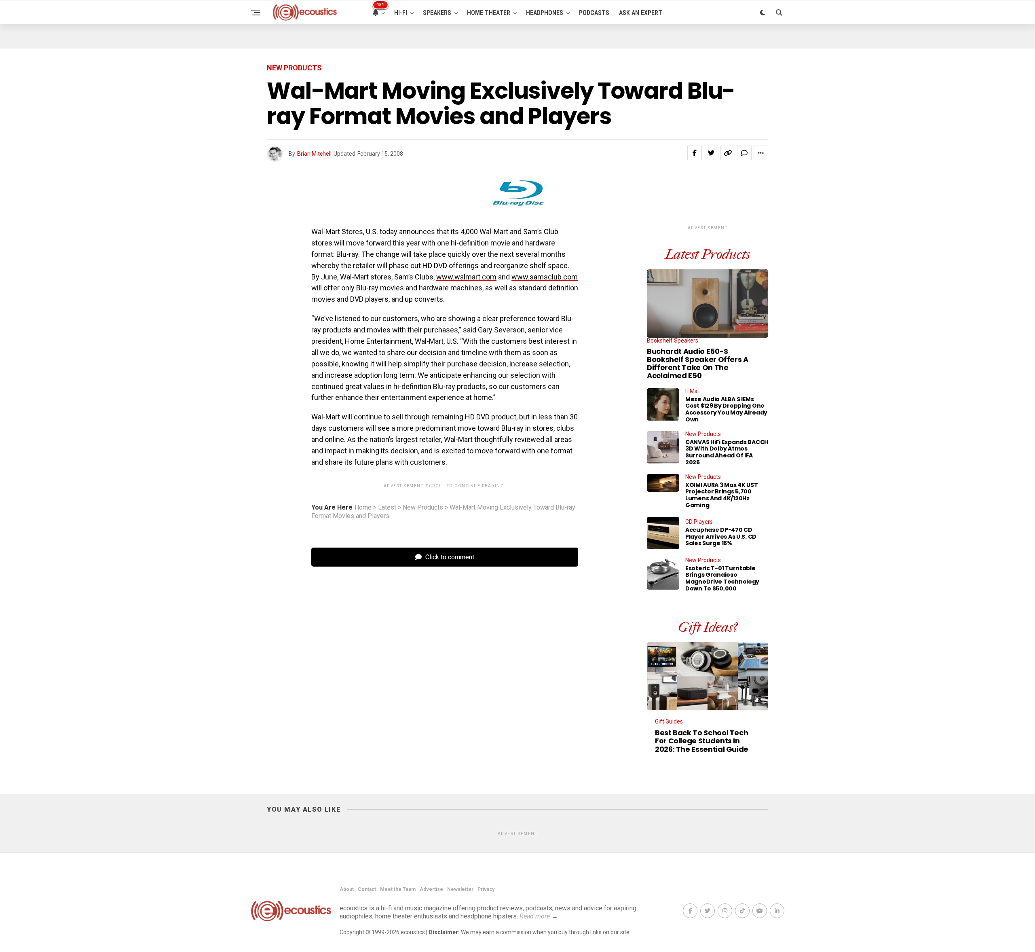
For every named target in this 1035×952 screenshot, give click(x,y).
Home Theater (488, 13)
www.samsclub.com (544, 277)
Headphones (544, 13)
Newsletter (460, 889)
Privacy (485, 889)
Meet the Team (398, 889)
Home (363, 507)
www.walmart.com (466, 277)
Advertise (431, 889)
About (347, 889)
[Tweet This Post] (711, 153)
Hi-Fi (400, 13)
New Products (423, 507)
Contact (367, 889)
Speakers (437, 13)
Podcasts (594, 13)
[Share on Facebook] (694, 153)
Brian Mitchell (314, 153)
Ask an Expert (640, 13)
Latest (387, 507)
